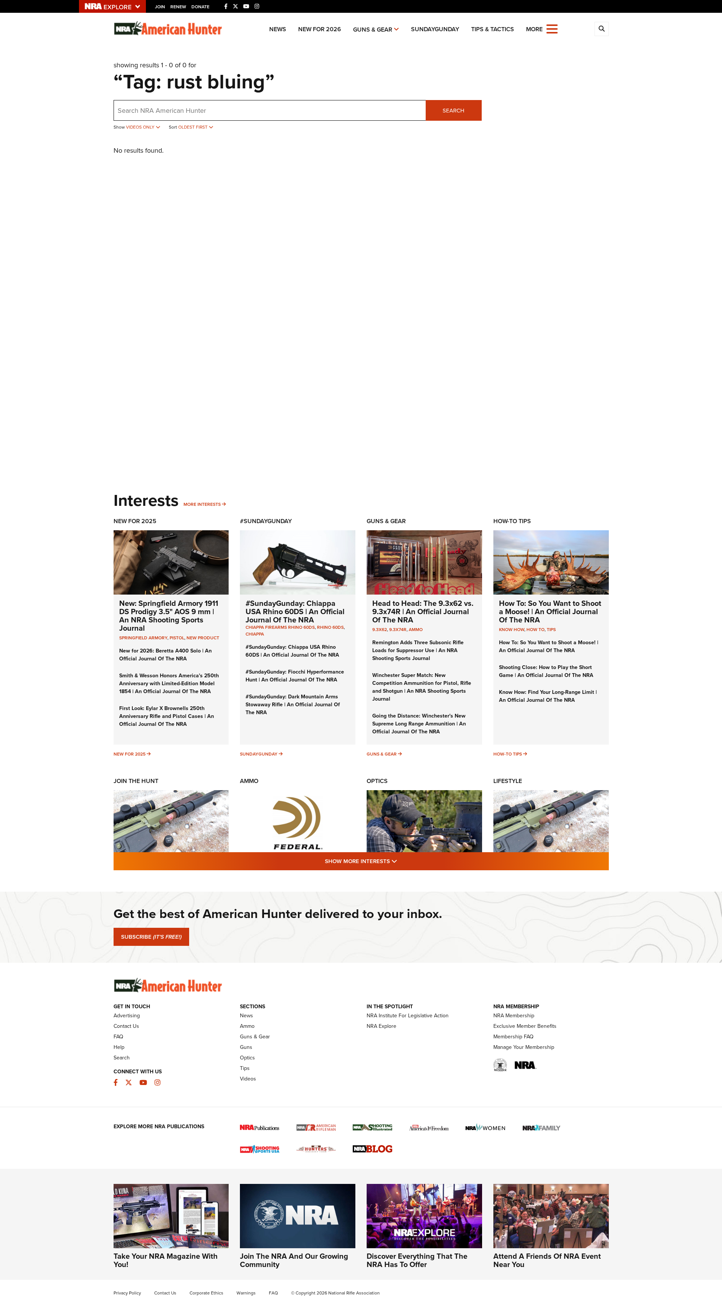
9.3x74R (398, 629)
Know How (511, 629)
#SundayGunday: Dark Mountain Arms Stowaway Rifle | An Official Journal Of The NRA (293, 704)
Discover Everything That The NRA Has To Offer (417, 1260)
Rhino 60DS (330, 627)
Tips (551, 629)
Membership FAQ (513, 1037)
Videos (248, 1079)
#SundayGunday (266, 521)
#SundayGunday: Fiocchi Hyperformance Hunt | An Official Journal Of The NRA (295, 676)
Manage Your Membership (523, 1047)
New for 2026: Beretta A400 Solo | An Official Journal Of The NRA (165, 655)
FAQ (118, 1037)
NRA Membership (513, 1016)
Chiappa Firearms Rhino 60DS (280, 627)
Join (160, 6)
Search (453, 110)
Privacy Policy (127, 1293)
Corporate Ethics (206, 1293)
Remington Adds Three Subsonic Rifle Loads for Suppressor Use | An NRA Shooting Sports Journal (418, 650)
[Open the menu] (552, 28)
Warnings (246, 1293)
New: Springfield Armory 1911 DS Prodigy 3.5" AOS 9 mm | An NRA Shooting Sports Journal (168, 616)
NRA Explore (381, 1026)
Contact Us (126, 1026)
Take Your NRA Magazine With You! (166, 1260)
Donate (200, 6)
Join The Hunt (136, 781)
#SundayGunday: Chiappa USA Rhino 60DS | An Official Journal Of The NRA (295, 611)
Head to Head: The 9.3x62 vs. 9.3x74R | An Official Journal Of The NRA (422, 611)
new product (203, 637)
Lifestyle (507, 781)
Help (119, 1047)
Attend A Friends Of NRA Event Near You (547, 1260)
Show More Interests (401, 861)
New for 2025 (130, 754)
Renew (178, 6)
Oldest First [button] (193, 127)
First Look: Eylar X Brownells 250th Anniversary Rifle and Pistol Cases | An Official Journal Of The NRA (166, 716)
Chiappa (255, 634)
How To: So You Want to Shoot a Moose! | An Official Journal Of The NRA (550, 611)
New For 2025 (135, 521)
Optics (377, 781)
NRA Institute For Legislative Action (408, 1016)
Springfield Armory (143, 637)
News (277, 29)
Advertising (127, 1016)
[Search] (602, 29)
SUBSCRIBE (151, 937)
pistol (177, 637)
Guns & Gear (372, 29)
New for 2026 (319, 29)
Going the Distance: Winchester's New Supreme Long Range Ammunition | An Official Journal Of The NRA (419, 724)
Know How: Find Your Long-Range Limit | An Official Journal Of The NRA (548, 696)
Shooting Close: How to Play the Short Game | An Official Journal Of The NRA (546, 671)
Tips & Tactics (492, 29)
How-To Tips (512, 521)
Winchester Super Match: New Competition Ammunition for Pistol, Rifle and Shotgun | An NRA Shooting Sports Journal (421, 687)
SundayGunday (435, 29)
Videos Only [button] (141, 127)
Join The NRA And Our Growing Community (294, 1260)
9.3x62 (379, 629)
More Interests (202, 504)
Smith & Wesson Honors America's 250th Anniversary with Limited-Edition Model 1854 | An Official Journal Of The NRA (169, 683)
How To (535, 629)
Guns (246, 1047)
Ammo (416, 629)
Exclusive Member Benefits (525, 1026)
